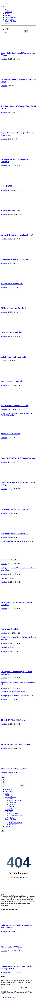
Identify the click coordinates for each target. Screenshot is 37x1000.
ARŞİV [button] (7, 15)
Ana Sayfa (8, 10)
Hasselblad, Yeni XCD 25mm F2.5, (15, 509)
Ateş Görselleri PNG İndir (12, 381)
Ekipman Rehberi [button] (10, 17)
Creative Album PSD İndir (12, 332)
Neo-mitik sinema (8, 578)
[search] (7, 28)
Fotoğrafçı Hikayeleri (22, 541)
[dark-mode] (2, 830)
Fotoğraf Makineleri (11, 413)
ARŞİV (7, 795)
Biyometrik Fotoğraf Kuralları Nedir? (17, 235)
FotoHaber (8, 791)
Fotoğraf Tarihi (10, 541)
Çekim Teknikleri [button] (10, 21)
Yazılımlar (21, 691)
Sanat (31, 541)
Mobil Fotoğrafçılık (11, 691)
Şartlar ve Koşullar (11, 997)
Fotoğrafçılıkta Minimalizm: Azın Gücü (17, 695)
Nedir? (7, 793)
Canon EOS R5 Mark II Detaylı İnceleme (18, 458)
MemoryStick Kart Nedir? (12, 284)
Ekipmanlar (10, 415)
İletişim (7, 23)
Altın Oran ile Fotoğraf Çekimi (14, 769)
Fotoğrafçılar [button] (9, 19)
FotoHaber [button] (8, 12)
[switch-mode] (6, 3)
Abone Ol (24, 988)
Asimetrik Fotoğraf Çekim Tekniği (15, 744)
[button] (10, 797)
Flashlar (3, 415)
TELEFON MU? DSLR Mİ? (13, 720)
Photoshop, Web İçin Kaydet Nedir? (16, 259)
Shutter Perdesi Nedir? (10, 210)
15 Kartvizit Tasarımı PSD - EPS (14, 406)
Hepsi (3, 413)
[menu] (3, 777)
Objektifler (29, 413)
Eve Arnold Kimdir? (9, 560)
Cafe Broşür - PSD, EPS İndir (13, 357)
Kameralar (21, 413)
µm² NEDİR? (6, 186)
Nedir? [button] (7, 13)
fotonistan (4, 59)
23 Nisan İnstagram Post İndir (13, 308)
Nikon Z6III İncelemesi (10, 434)
